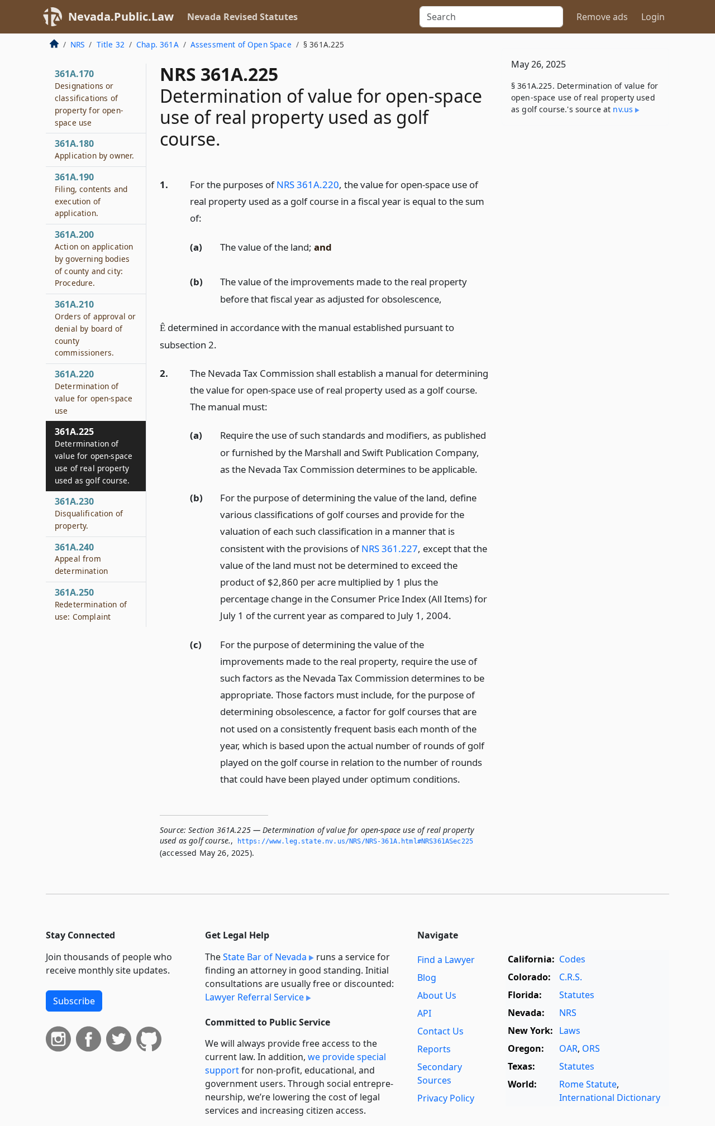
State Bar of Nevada (265, 957)
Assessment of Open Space (241, 44)
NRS (77, 44)
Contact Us (440, 1031)
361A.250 (91, 604)
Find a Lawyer (446, 959)
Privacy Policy (445, 1098)
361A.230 (89, 513)
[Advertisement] (585, 308)
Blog (426, 977)
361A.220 (93, 391)
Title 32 (111, 44)
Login (653, 17)
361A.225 (93, 455)
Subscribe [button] (74, 1001)
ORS (591, 1048)
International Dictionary (609, 1097)
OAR (568, 1048)
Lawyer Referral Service (254, 997)
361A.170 (89, 97)
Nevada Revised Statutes (242, 17)
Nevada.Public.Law (121, 16)
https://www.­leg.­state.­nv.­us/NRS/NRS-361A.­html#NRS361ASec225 (355, 841)
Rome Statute (588, 1084)
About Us (436, 995)
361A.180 (94, 149)
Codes (572, 959)
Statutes (576, 995)
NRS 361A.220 (308, 184)
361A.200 (94, 258)
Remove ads (602, 17)
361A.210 (95, 328)
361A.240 (81, 559)
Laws (569, 1030)
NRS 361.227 (389, 548)
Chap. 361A (157, 44)
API (424, 1013)
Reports (434, 1049)
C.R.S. (570, 977)
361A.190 (91, 194)
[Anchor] (207, 217)
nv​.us (623, 109)
